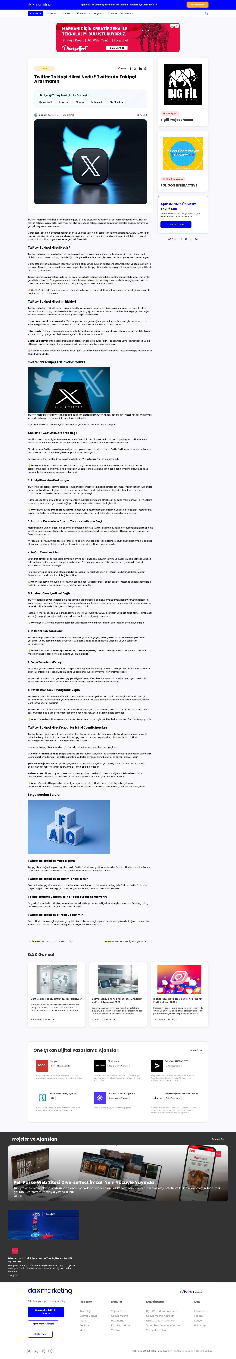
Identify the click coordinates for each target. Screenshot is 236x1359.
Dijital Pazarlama (121, 1325)
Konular (66, 13)
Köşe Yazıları (127, 13)
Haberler (52, 13)
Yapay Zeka (118, 1311)
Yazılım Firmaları (156, 1330)
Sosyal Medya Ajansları (160, 1316)
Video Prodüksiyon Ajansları (163, 1325)
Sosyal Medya (88, 1316)
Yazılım (115, 1330)
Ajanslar (84, 13)
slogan (53, 527)
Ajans (83, 1320)
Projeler (98, 13)
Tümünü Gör (196, 1050)
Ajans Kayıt (35, 13)
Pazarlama (117, 1320)
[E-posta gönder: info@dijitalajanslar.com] (43, 1351)
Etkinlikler (112, 13)
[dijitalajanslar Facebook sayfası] (50, 1351)
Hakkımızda (201, 1311)
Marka (83, 1330)
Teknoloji (85, 1311)
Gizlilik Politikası (204, 1351)
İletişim (198, 1316)
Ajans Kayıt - (43, 1323)
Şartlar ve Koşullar (183, 1351)
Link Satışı (200, 1325)
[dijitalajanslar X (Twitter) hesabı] (28, 1351)
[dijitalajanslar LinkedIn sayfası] (36, 1351)
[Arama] (206, 13)
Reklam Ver (40, 1334)
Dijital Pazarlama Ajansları (162, 1311)
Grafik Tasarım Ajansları (160, 1320)
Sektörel (85, 1325)
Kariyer (198, 1320)
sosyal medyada (82, 254)
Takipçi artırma (80, 737)
